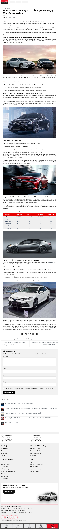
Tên (4, 368)
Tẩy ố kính (4, 473)
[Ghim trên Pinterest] (33, 334)
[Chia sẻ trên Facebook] (25, 334)
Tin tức (3, 450)
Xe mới (12, 2)
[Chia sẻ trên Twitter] (28, 334)
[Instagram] (11, 517)
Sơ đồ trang (22, 520)
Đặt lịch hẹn (33, 462)
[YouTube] (7, 517)
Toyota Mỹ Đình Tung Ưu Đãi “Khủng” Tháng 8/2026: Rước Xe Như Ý (23, 413)
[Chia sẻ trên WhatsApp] (22, 334)
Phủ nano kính (4, 466)
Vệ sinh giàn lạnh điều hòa (8, 471)
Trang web (5, 382)
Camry (30, 338)
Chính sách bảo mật (13, 520)
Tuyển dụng (4, 453)
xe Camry (50, 262)
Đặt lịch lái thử (34, 466)
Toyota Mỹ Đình (50, 327)
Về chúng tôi (4, 448)
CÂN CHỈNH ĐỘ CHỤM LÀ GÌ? (13, 422)
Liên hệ (3, 455)
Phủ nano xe (4, 478)
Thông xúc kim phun (6, 464)
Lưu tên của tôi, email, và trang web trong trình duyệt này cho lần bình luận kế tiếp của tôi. (29, 388)
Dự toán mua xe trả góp (36, 464)
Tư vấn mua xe (6, 8)
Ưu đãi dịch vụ (34, 455)
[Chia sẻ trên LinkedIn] (36, 334)
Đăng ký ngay (8, 491)
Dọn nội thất (4, 476)
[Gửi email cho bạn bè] (31, 334)
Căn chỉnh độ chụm (6, 462)
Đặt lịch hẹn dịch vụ (35, 469)
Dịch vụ (25, 2)
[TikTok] (16, 517)
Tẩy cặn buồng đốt (6, 469)
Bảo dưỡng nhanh (35, 448)
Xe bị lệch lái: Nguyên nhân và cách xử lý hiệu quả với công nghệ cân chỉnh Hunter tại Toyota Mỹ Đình (31, 408)
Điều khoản (4, 520)
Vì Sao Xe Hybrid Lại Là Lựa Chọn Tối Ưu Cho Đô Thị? (19, 403)
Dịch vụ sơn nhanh (35, 450)
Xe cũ (18, 2)
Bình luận (5, 356)
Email (4, 375)
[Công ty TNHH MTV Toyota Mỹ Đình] (4, 2)
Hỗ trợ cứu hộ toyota (35, 453)
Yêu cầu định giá (34, 471)
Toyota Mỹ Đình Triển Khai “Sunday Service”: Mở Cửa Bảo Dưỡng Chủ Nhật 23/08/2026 (28, 418)
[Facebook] (3, 517)
